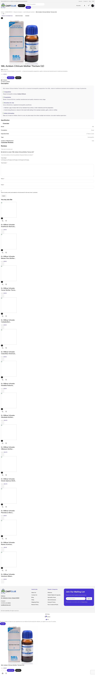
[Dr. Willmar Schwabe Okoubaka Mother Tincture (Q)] (9, 400)
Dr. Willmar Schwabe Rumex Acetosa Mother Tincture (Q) (8, 544)
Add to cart (10, 77)
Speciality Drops (52, 597)
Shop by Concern (18, 12)
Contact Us (34, 595)
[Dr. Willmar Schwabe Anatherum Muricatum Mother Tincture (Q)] (9, 210)
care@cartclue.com (6, 605)
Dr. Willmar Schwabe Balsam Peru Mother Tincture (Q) (8, 258)
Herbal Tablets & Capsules (54, 595)
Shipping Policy (35, 602)
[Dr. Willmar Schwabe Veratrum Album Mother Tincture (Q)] (9, 559)
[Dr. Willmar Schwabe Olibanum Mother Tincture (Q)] (9, 432)
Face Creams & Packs (53, 604)
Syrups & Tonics (51, 602)
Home (2, 12)
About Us (33, 592)
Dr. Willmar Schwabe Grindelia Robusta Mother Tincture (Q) (8, 385)
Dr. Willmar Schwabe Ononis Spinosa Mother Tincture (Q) (8, 481)
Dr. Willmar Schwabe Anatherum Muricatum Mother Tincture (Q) (8, 226)
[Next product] (5, 14)
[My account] (85, 5)
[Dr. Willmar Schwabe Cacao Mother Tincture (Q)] (9, 273)
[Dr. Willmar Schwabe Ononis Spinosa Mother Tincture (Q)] (9, 464)
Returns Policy (34, 604)
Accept (2, 623)
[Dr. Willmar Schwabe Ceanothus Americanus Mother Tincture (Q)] (9, 337)
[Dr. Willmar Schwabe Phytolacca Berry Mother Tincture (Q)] (9, 496)
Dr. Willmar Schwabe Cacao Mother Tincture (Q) (8, 290)
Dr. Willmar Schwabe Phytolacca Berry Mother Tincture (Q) (8, 512)
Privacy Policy (84, 602)
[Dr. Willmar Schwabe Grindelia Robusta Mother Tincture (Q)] (9, 368)
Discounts (78, 5)
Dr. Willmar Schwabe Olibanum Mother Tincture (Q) (8, 449)
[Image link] (9, 591)
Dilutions (50, 592)
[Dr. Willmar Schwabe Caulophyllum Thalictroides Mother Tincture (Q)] (9, 305)
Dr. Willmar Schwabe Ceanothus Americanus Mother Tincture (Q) (8, 353)
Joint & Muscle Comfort (29, 12)
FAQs (32, 599)
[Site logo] (9, 5)
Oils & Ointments (52, 599)
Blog (32, 597)
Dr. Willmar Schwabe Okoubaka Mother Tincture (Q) (8, 417)
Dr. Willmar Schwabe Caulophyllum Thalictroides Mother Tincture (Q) (8, 323)
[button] (2, 232)
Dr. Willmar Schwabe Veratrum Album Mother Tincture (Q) (8, 576)
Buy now (18, 77)
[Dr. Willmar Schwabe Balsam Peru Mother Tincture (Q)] (9, 241)
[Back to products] (3, 14)
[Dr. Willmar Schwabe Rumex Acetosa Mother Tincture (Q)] (9, 527)
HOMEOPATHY (8, 12)
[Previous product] (2, 14)
